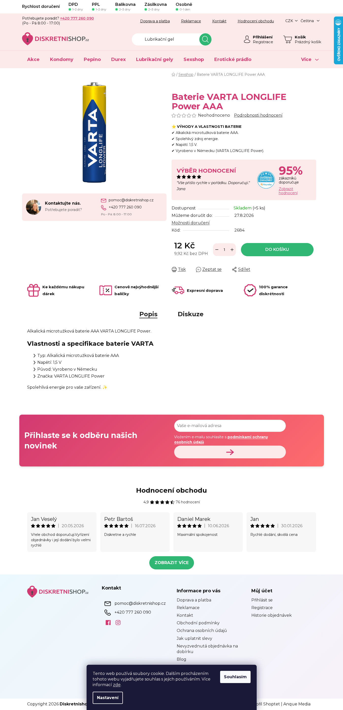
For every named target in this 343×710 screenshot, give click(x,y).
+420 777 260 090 (125, 207)
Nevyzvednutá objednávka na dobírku (207, 649)
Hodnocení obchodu (256, 21)
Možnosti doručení (191, 222)
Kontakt (219, 21)
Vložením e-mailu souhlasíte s (221, 439)
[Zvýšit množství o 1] (232, 249)
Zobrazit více (172, 562)
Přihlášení (262, 37)
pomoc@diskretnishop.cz (131, 200)
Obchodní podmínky (198, 623)
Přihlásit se (262, 600)
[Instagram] (116, 622)
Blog (181, 659)
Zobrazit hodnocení (288, 191)
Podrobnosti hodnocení (258, 115)
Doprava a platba (155, 21)
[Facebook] (106, 622)
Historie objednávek (271, 615)
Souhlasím (235, 676)
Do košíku (277, 249)
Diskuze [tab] (191, 314)
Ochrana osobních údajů (202, 630)
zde (117, 684)
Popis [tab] (148, 314)
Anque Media (297, 704)
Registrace (263, 41)
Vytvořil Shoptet (263, 704)
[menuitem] (33, 59)
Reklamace (191, 21)
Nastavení (108, 697)
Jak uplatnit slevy (194, 638)
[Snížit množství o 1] (217, 249)
